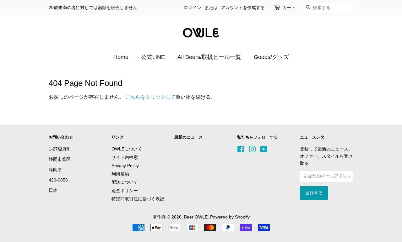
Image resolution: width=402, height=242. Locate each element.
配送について (124, 182)
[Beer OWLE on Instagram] (252, 150)
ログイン (192, 7)
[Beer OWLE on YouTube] (263, 150)
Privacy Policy (125, 165)
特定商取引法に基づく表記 (137, 199)
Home (120, 57)
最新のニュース (188, 137)
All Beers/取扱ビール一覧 (209, 57)
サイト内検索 (124, 157)
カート (289, 7)
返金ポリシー (124, 190)
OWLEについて (126, 149)
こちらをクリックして (150, 97)
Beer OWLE (196, 217)
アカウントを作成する (243, 7)
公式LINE (153, 57)
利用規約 (120, 174)
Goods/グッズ (271, 57)
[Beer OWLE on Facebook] (240, 150)
